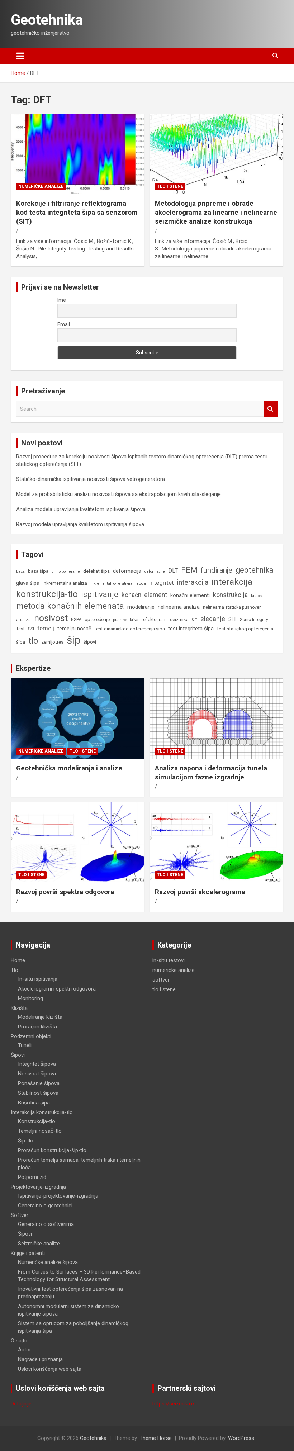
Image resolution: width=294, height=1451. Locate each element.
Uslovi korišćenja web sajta (49, 1369)
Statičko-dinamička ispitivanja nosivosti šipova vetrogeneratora (90, 479)
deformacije (154, 571)
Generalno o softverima (46, 1224)
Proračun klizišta (37, 1026)
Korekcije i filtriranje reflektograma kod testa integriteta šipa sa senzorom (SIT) (77, 212)
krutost (257, 595)
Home (18, 960)
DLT (173, 570)
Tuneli (25, 1045)
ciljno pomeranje (66, 571)
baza (20, 571)
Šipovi (18, 1055)
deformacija (127, 571)
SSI (31, 628)
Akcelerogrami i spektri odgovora (57, 988)
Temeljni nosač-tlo (40, 1131)
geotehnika (255, 569)
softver (161, 980)
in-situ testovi (168, 960)
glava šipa (27, 583)
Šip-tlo (25, 1140)
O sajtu (19, 1340)
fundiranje (216, 570)
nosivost (51, 618)
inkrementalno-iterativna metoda (118, 583)
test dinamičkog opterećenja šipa (129, 628)
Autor (24, 1349)
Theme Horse (155, 1438)
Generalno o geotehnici (45, 1205)
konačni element (144, 594)
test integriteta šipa (191, 628)
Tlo (14, 970)
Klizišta (19, 1008)
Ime (61, 300)
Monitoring (30, 998)
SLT (232, 619)
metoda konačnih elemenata (70, 606)
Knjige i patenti (28, 1253)
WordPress (241, 1438)
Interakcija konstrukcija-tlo (42, 1112)
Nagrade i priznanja (40, 1359)
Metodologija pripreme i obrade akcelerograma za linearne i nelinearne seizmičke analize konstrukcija (216, 212)
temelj (45, 628)
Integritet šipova (37, 1064)
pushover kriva (125, 619)
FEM (189, 569)
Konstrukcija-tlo (36, 1121)
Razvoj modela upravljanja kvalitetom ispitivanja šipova (80, 524)
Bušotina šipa (34, 1102)
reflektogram (154, 619)
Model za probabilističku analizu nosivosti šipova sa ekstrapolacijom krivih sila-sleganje (118, 494)
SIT (194, 619)
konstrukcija (230, 594)
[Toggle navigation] (20, 56)
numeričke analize (40, 186)
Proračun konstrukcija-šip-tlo (52, 1150)
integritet (161, 582)
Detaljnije (21, 1403)
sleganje (212, 618)
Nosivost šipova (37, 1073)
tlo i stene (170, 186)
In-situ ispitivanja (37, 979)
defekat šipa (96, 571)
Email (63, 324)
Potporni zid (32, 1177)
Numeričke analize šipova (48, 1262)
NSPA (76, 619)
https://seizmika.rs (174, 1403)
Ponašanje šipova (39, 1083)
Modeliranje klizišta (40, 1017)
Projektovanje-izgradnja (38, 1187)
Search (271, 409)
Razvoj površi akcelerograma (200, 892)
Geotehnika (47, 19)
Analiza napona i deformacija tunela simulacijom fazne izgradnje (211, 772)
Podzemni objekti (31, 1036)
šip (73, 640)
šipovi (90, 642)
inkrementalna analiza (65, 583)
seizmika (179, 619)
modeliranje (141, 607)
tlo (33, 641)
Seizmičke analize (39, 1243)
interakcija (192, 582)
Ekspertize (33, 668)
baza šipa (38, 571)
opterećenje (97, 619)
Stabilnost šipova (38, 1093)
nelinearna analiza (179, 607)
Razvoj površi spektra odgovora (65, 892)
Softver (19, 1215)
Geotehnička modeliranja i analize (69, 768)
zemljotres (52, 642)
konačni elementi (190, 595)
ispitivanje (99, 594)
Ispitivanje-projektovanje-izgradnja (58, 1196)
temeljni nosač (74, 628)
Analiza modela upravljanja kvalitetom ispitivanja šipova (81, 509)
